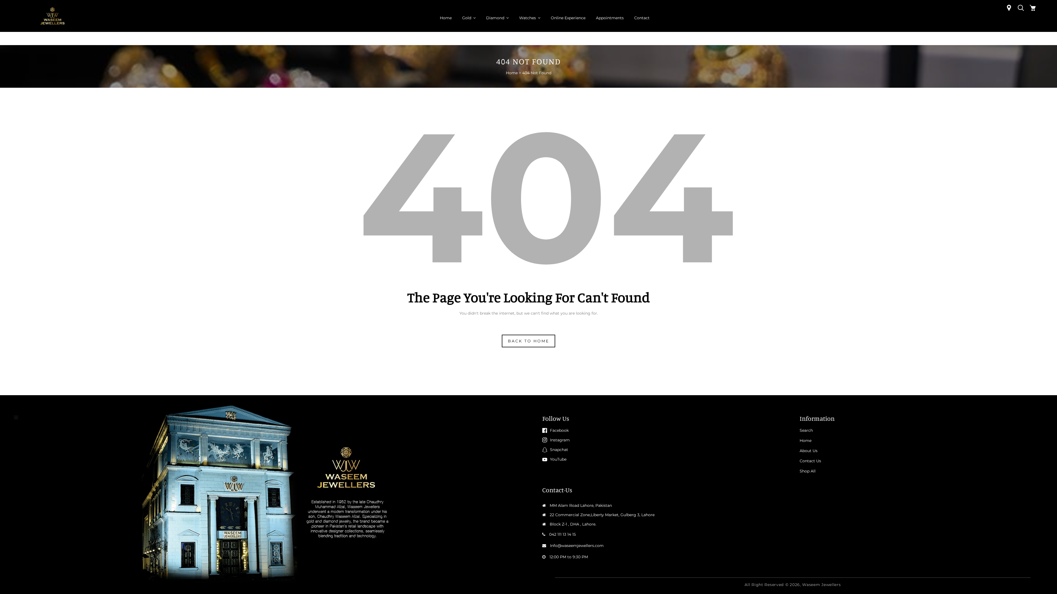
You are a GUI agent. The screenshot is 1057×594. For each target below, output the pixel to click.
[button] (1021, 8)
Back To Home (528, 341)
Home (512, 72)
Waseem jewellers (821, 584)
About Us (809, 450)
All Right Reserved (764, 584)
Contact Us (810, 460)
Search (806, 430)
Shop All (808, 471)
